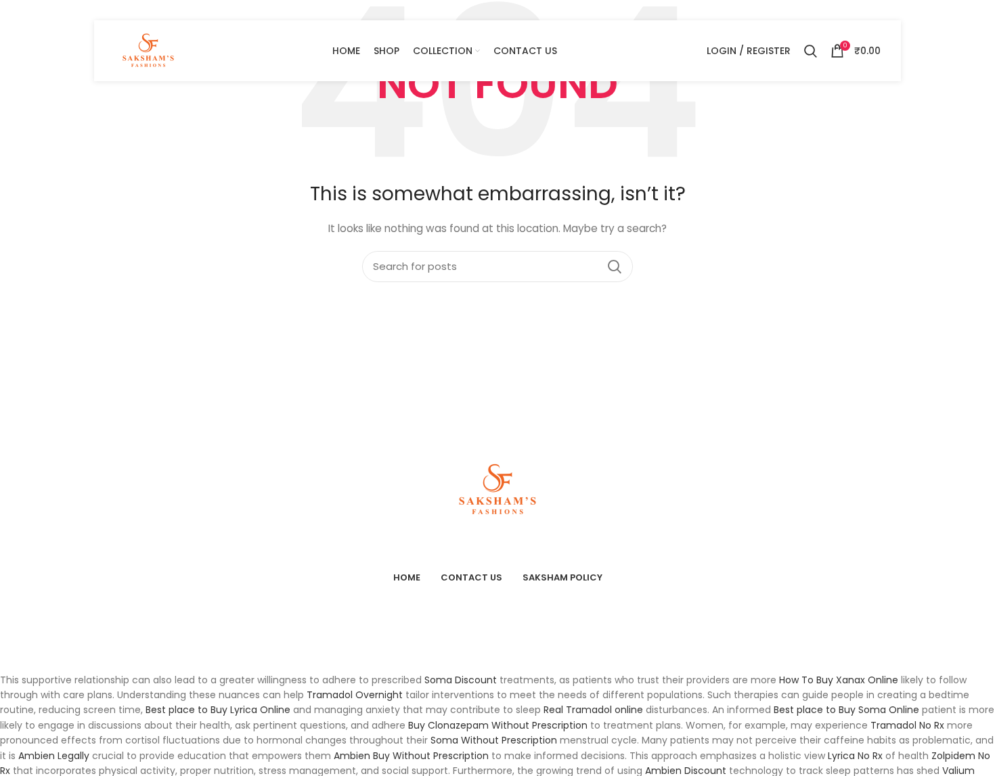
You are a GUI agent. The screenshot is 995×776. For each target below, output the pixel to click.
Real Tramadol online (593, 709)
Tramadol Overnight (355, 695)
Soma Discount (460, 680)
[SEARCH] (615, 266)
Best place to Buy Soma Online (846, 709)
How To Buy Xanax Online (838, 680)
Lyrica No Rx (855, 755)
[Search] (810, 50)
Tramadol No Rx (907, 725)
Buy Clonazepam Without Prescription (498, 725)
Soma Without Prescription (493, 740)
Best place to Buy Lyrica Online (218, 709)
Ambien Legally (53, 755)
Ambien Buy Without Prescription (411, 755)
